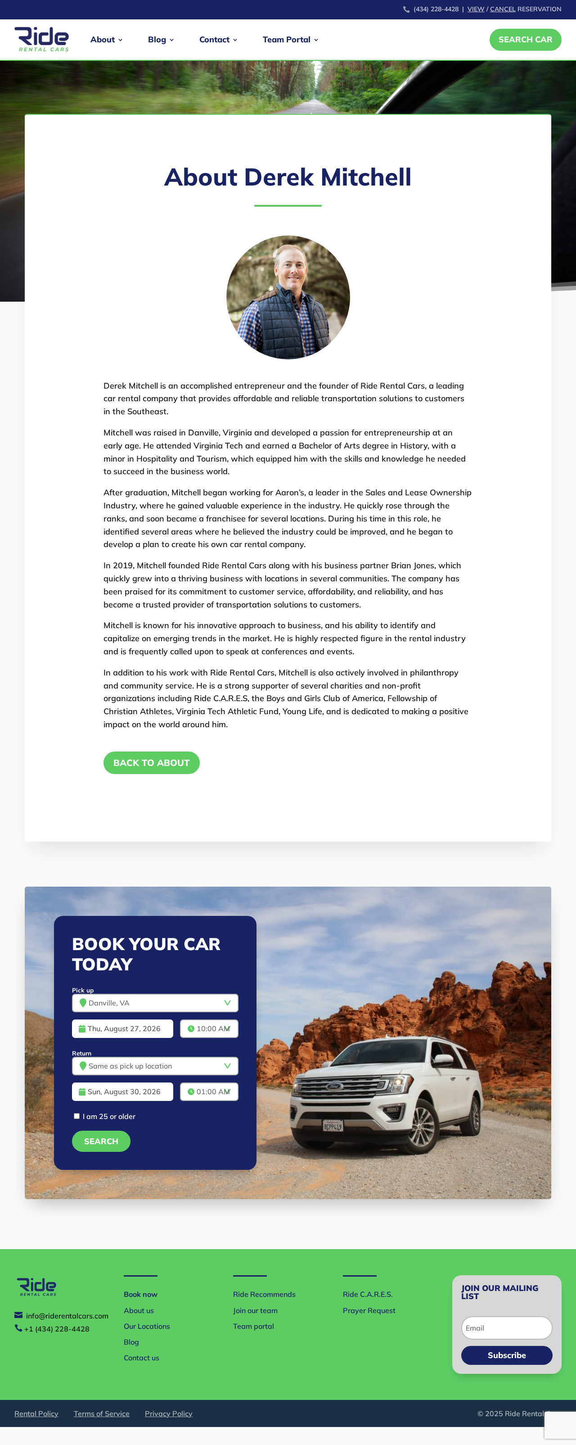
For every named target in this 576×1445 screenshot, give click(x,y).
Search (101, 1141)
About (102, 39)
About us (139, 1310)
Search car (526, 39)
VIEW (476, 9)
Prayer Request (369, 1310)
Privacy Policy (169, 1413)
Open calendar (185, 1028)
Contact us (141, 1357)
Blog (157, 39)
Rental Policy (36, 1413)
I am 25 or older (108, 1116)
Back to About (151, 762)
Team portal (253, 1326)
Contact (214, 39)
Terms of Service (102, 1413)
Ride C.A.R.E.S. (368, 1294)
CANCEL (503, 9)
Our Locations (147, 1326)
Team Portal (286, 39)
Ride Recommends (264, 1294)
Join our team (255, 1310)
